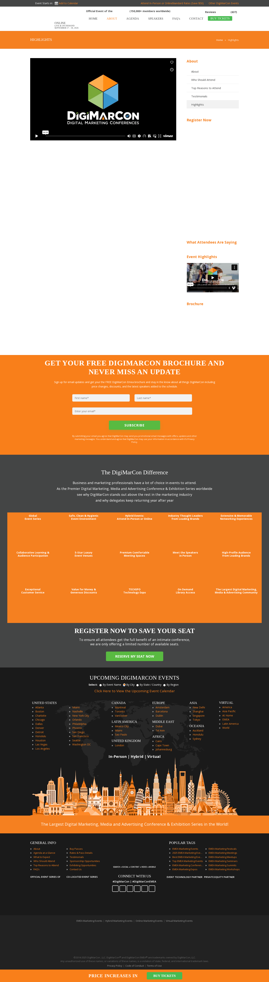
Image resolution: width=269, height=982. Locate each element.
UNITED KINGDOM (126, 741)
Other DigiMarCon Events (224, 3)
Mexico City (122, 726)
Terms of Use (154, 965)
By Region (173, 684)
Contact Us (76, 869)
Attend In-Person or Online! (157, 3)
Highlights (197, 104)
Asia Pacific (229, 711)
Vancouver (121, 715)
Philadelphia (79, 724)
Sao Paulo (121, 734)
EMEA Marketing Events (185, 848)
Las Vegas (41, 744)
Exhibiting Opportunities (83, 865)
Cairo (159, 741)
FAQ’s (36, 869)
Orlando (77, 719)
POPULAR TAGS (182, 843)
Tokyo (196, 719)
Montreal (120, 707)
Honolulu (40, 736)
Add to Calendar (68, 3)
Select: (93, 684)
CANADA (119, 703)
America (227, 707)
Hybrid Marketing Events (118, 920)
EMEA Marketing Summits (222, 865)
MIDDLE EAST (163, 722)
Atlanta (39, 707)
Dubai (159, 726)
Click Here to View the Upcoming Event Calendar (134, 691)
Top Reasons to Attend (206, 88)
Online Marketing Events (149, 920)
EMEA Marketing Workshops (224, 869)
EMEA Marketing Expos (184, 869)
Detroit (39, 732)
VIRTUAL (226, 703)
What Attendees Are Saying (212, 242)
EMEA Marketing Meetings (223, 852)
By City (130, 684)
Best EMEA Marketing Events (187, 857)
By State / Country (150, 684)
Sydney (197, 738)
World (225, 727)
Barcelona (162, 711)
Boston (39, 711)
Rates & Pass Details (81, 852)
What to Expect (41, 857)
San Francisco (80, 736)
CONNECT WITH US (134, 876)
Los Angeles (42, 748)
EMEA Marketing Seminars (223, 861)
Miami (76, 707)
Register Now (199, 119)
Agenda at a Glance (44, 852)
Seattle (76, 740)
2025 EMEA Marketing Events (187, 852)
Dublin (159, 715)
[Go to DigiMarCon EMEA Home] (42, 29)
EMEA (225, 719)
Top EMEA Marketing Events (187, 861)
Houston (40, 740)
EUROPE (158, 703)
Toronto (120, 711)
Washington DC (81, 744)
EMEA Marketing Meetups (223, 857)
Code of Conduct (134, 965)
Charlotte (40, 715)
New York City (80, 715)
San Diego (78, 732)
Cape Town (162, 745)
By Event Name (112, 684)
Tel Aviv (160, 730)
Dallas (39, 724)
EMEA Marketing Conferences (187, 865)
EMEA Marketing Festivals (223, 848)
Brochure (195, 303)
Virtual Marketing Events (179, 920)
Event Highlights (202, 256)
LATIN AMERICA (124, 722)
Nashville (77, 711)
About (192, 61)
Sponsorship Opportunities (85, 861)
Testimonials (199, 96)
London (119, 745)
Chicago (40, 719)
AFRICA (158, 736)
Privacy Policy (114, 965)
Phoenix (77, 728)
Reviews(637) (221, 12)
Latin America (230, 723)
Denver (39, 728)
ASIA (193, 703)
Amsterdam (162, 707)
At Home (227, 715)
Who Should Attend (203, 80)
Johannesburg (164, 749)
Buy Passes (76, 848)
